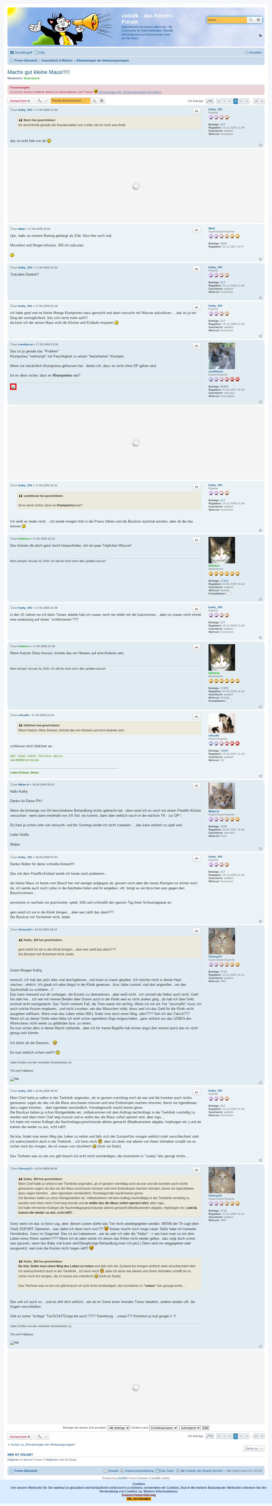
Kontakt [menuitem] (113, 1470)
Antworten (18, 100)
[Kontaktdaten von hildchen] (229, 593)
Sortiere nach (140, 1427)
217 (222, 124)
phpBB (122, 1478)
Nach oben (260, 145)
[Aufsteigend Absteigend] (190, 1427)
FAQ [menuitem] (42, 52)
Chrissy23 (215, 956)
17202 (224, 580)
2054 (223, 243)
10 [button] (256, 101)
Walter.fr (214, 811)
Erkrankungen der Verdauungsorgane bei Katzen (130, 92)
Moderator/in (32, 78)
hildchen (214, 565)
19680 (224, 750)
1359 (223, 826)
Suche (251, 20)
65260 (224, 386)
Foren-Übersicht (26, 1470)
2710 (223, 971)
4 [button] (241, 101)
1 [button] (224, 101)
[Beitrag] (11, 109)
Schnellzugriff (23, 52)
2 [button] (230, 101)
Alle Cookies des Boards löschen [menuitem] (201, 1470)
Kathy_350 (215, 109)
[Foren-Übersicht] (65, 27)
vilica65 (214, 735)
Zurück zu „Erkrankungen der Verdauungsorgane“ (43, 1444)
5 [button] (247, 101)
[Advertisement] (136, 186)
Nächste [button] (262, 101)
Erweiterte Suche (258, 20)
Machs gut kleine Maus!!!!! (38, 72)
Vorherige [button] (218, 101)
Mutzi (212, 228)
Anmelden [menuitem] (255, 52)
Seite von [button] (210, 101)
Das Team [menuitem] (167, 1470)
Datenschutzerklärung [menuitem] (139, 1470)
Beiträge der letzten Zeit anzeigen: (85, 1427)
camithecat (216, 371)
